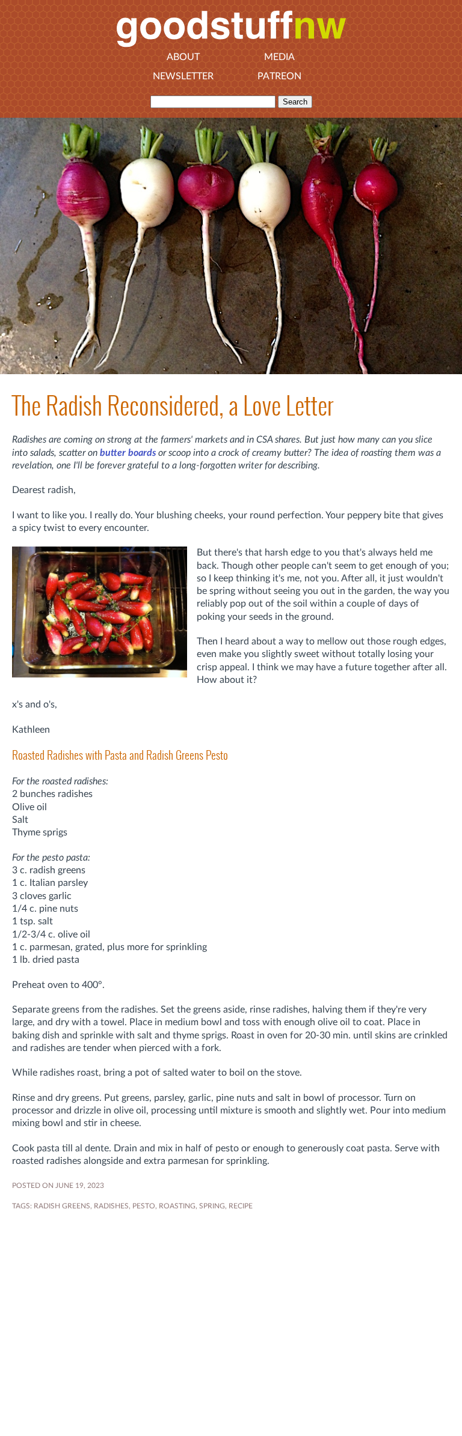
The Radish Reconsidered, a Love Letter (172, 405)
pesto (143, 1206)
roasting (177, 1206)
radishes (111, 1206)
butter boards (128, 453)
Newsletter (183, 76)
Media (279, 57)
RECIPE (241, 1206)
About (183, 57)
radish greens (62, 1206)
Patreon (279, 76)
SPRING (212, 1206)
